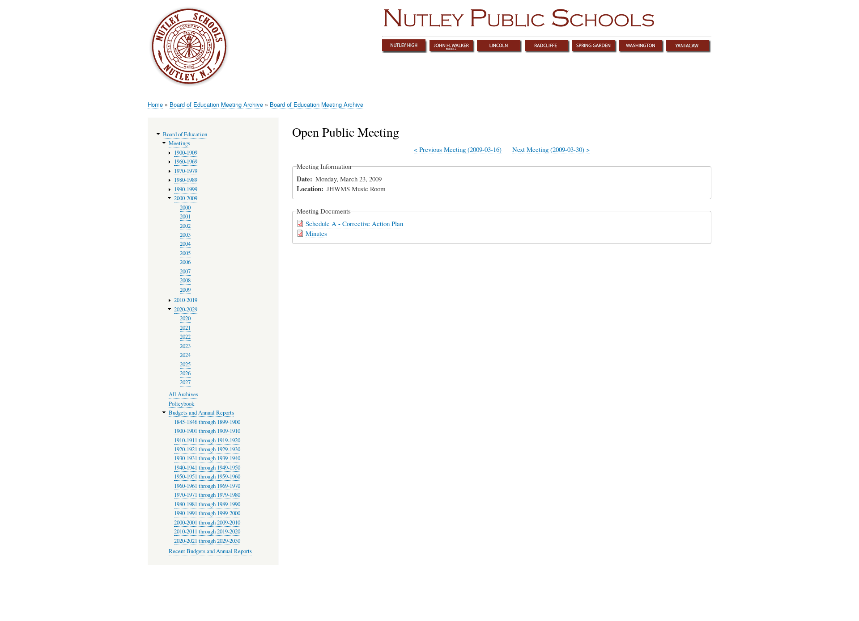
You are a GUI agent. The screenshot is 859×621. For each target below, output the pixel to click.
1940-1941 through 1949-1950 (207, 467)
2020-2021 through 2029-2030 (207, 541)
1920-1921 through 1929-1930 (207, 449)
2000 (185, 207)
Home (155, 104)
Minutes (316, 233)
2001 (185, 216)
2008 (185, 280)
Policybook (181, 403)
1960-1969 (185, 161)
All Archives (183, 394)
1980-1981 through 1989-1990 (207, 504)
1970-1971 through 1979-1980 (207, 495)
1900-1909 (185, 152)
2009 (185, 290)
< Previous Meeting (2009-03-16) (458, 149)
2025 (185, 364)
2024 (185, 355)
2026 (185, 373)
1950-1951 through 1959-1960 (207, 476)
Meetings (179, 143)
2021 (185, 327)
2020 (185, 318)
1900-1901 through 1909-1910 (207, 431)
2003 (185, 235)
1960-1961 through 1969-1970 (207, 486)
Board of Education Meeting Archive (216, 104)
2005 (185, 253)
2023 (185, 346)
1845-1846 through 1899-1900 (207, 422)
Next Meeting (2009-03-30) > (551, 149)
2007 (185, 271)
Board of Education (185, 134)
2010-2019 (185, 300)
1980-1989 (185, 180)
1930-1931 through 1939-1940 (207, 458)
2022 (185, 336)
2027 (185, 382)
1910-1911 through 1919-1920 (207, 440)
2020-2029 (185, 309)
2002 (185, 226)
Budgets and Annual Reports (201, 412)
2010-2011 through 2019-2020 (207, 531)
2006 (185, 262)
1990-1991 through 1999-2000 (207, 513)
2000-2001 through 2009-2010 (207, 522)
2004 (185, 244)
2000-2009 (185, 198)
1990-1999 (185, 189)
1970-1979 (185, 171)
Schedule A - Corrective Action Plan (354, 223)
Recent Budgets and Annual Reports (210, 551)
